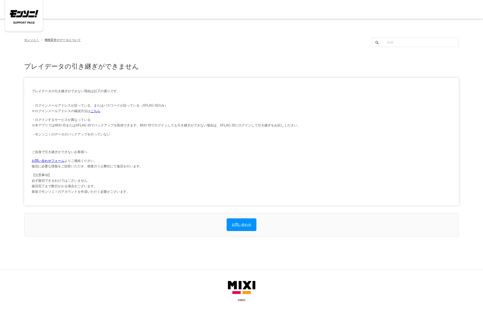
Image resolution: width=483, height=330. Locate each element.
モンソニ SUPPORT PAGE (24, 14)
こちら (95, 111)
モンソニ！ (31, 40)
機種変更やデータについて (63, 40)
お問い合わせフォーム (48, 161)
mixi (241, 287)
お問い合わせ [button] (241, 224)
